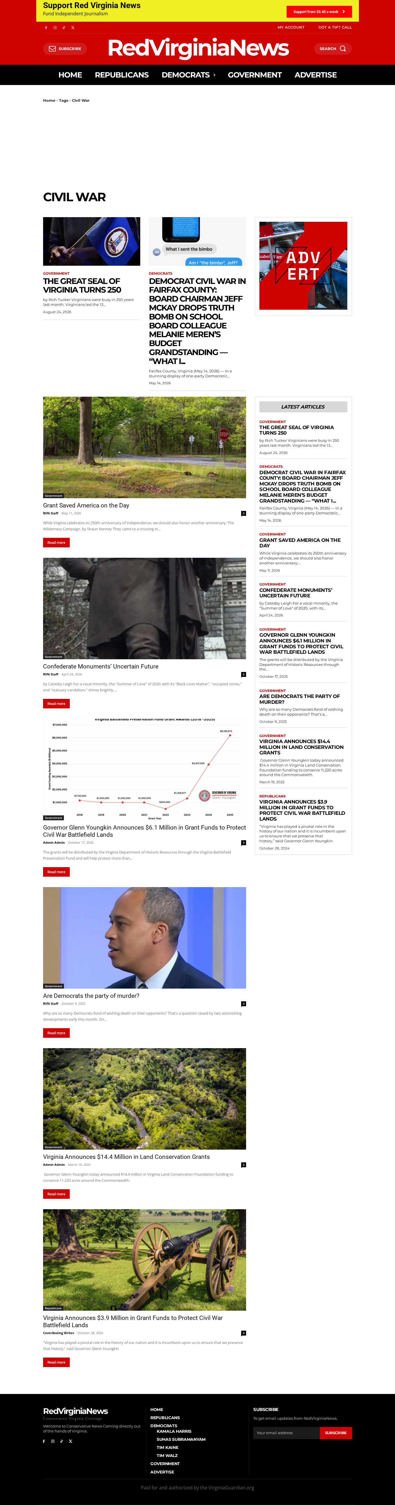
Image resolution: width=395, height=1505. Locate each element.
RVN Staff (50, 513)
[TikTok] (64, 27)
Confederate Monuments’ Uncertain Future (100, 666)
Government (56, 274)
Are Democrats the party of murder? (91, 995)
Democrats (160, 274)
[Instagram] (55, 27)
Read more (56, 542)
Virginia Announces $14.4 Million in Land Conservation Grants (126, 1156)
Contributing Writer (58, 1333)
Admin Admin (54, 842)
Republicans (53, 1308)
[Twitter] (73, 27)
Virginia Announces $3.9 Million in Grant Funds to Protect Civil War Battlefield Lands (302, 810)
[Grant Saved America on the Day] (144, 447)
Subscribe (336, 1432)
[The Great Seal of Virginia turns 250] (91, 241)
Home (49, 100)
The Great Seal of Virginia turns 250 (82, 285)
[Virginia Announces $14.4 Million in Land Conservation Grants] (144, 1099)
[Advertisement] (197, 146)
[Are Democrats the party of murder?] (144, 938)
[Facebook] (46, 27)
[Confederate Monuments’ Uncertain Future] (144, 608)
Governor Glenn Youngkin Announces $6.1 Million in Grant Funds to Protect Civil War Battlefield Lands (301, 643)
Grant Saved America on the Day (86, 505)
